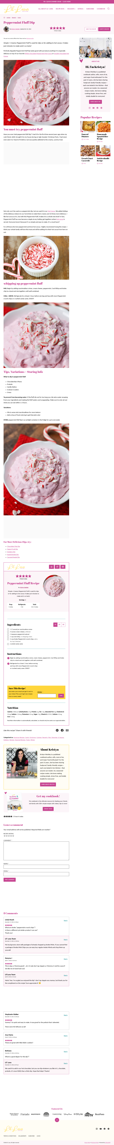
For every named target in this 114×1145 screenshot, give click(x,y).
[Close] (72, 547)
